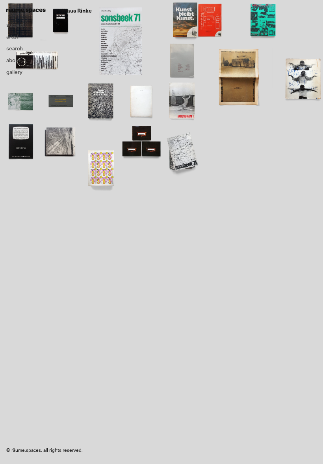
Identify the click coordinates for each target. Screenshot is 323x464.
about (13, 60)
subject (15, 24)
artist (12, 36)
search (14, 48)
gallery (14, 71)
